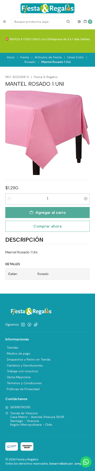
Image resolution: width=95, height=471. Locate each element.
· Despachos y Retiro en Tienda (27, 359)
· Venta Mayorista (17, 377)
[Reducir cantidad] (9, 199)
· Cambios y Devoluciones (24, 365)
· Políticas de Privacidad (22, 389)
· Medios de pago (17, 353)
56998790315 (20, 407)
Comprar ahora (47, 226)
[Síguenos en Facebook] (29, 324)
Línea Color (75, 57)
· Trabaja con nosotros (21, 371)
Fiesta (24, 57)
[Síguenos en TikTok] (36, 324)
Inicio (11, 57)
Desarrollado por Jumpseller (69, 463)
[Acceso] (79, 21)
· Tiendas (11, 347)
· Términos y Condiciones (23, 383)
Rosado (30, 62)
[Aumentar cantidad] (85, 199)
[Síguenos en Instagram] (23, 324)
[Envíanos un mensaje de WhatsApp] (85, 461)
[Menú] (4, 21)
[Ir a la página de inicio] (47, 8)
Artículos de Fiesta (48, 57)
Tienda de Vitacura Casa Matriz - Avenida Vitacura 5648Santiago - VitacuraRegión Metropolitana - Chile (37, 419)
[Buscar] (68, 21)
